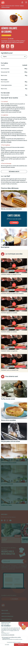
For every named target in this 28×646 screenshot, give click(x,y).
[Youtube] (10, 520)
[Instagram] (7, 520)
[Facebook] (2, 520)
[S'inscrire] (25, 561)
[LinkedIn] (4, 520)
